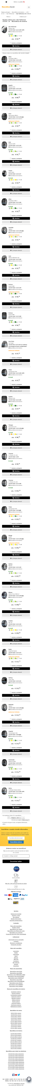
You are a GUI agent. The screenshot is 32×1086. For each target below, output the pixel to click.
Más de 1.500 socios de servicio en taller (16, 883)
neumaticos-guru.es (19, 1083)
